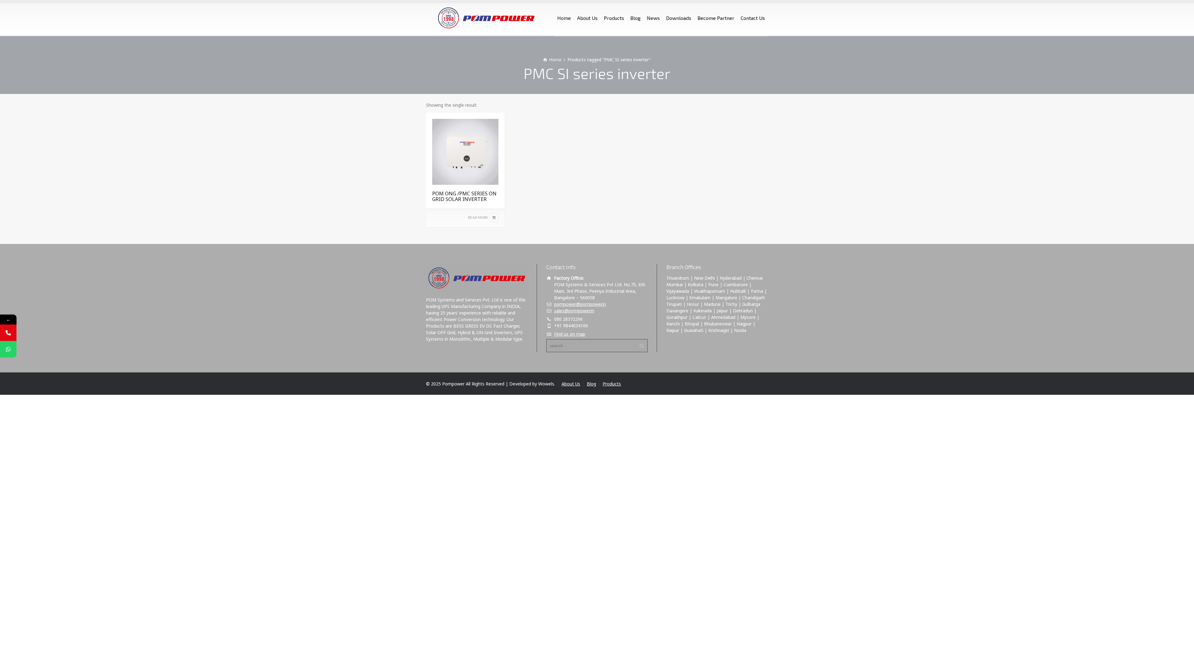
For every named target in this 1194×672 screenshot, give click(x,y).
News (653, 18)
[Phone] (8, 332)
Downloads (678, 18)
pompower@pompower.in (580, 304)
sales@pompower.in (574, 311)
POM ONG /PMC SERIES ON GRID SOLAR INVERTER (464, 196)
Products (614, 18)
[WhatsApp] (8, 349)
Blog (635, 18)
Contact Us (753, 18)
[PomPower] (482, 18)
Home (564, 18)
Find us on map (569, 334)
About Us (587, 18)
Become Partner (715, 18)
